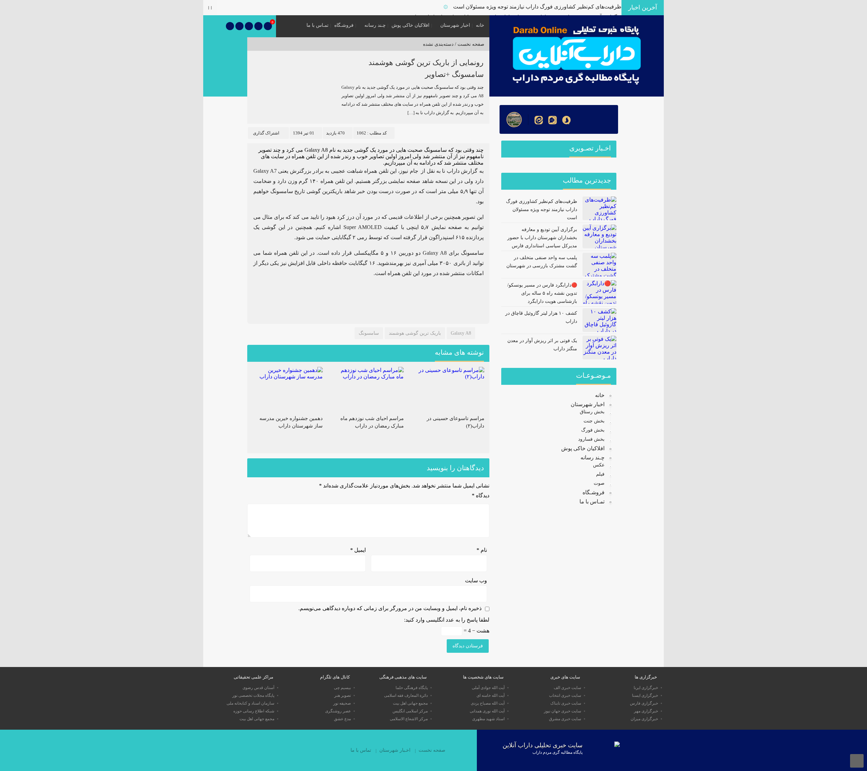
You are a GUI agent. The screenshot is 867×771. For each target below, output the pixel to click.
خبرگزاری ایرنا (646, 687)
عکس (599, 464)
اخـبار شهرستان (394, 750)
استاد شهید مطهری (488, 718)
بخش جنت (594, 420)
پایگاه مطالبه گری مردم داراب (557, 752)
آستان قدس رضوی (258, 687)
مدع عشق (342, 718)
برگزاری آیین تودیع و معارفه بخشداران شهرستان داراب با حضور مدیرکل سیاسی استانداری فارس (542, 237)
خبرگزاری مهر (646, 711)
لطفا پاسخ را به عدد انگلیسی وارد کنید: (446, 620)
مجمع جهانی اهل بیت (410, 703)
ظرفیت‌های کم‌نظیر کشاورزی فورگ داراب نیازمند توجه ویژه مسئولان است (537, 6)
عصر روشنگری (338, 711)
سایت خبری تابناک (565, 703)
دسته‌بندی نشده (438, 44)
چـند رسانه (375, 25)
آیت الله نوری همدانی (487, 711)
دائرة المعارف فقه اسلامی (406, 695)
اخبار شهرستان (455, 25)
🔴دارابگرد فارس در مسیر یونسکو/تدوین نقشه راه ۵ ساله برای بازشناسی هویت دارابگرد (542, 293)
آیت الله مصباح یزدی (488, 703)
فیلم (600, 474)
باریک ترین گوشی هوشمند (415, 333)
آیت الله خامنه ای (491, 695)
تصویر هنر (342, 695)
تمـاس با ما (317, 25)
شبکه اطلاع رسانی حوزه (253, 711)
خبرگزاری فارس (644, 703)
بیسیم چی (342, 687)
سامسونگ (369, 333)
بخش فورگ (593, 430)
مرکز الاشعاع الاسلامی (409, 718)
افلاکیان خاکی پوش (410, 25)
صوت (599, 483)
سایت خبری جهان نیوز (562, 711)
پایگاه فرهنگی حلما (412, 687)
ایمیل (358, 550)
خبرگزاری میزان (644, 718)
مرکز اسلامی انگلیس (410, 711)
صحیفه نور (342, 703)
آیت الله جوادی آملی (488, 687)
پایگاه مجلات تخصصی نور (253, 695)
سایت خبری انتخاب (565, 695)
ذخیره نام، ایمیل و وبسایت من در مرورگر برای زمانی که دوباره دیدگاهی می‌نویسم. (390, 608)
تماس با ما (361, 750)
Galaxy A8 (461, 333)
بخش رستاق (592, 411)
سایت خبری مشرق (565, 718)
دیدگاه (480, 495)
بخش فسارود (591, 439)
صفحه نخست (432, 750)
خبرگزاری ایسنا (645, 695)
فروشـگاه (344, 25)
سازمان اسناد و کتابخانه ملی (250, 703)
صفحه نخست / (468, 44)
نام (482, 550)
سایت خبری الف (567, 687)
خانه (480, 25)
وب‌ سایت (476, 580)
